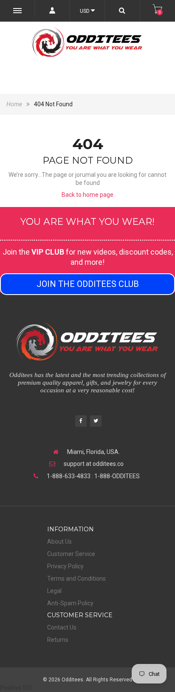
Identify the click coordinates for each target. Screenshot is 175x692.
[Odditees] (87, 42)
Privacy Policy (65, 566)
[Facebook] (81, 421)
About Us (59, 541)
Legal (54, 590)
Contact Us (61, 627)
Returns (57, 639)
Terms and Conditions (76, 578)
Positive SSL (16, 687)
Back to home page (87, 194)
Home (14, 104)
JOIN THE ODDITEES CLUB (88, 284)
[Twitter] (96, 421)
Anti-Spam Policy (70, 603)
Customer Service (71, 553)
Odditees (72, 680)
